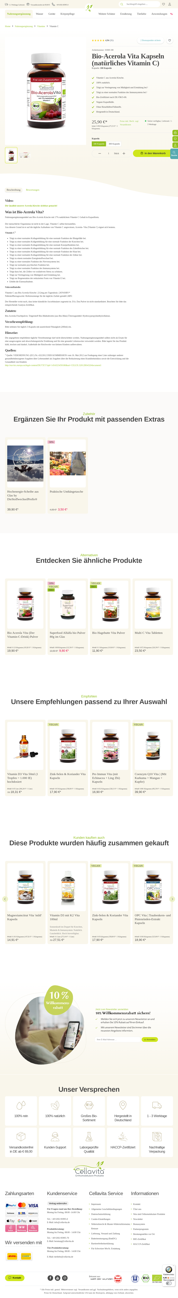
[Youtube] (57, 1278)
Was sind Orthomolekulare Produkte (149, 1214)
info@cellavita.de (62, 1222)
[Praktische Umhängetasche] (68, 463)
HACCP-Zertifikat (141, 1244)
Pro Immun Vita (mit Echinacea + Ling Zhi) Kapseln (106, 777)
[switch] (169, 1283)
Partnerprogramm (141, 1229)
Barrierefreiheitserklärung (102, 1243)
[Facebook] (50, 1278)
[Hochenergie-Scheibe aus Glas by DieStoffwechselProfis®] (25, 463)
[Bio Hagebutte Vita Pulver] (110, 605)
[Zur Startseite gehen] (89, 7)
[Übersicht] (175, 145)
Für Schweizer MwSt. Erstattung (105, 1248)
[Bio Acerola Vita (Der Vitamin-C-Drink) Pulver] (25, 605)
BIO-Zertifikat (139, 1239)
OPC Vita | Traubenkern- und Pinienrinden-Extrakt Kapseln (153, 919)
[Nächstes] (172, 899)
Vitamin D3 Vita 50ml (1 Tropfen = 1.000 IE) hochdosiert (22, 777)
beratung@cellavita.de (64, 1241)
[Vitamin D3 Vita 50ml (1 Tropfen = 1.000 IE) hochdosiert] (25, 746)
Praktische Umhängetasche (66, 491)
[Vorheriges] (5, 899)
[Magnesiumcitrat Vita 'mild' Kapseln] (25, 887)
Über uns (137, 1209)
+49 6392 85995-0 (62, 5)
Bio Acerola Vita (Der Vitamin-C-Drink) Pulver (22, 634)
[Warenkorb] (175, 132)
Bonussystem (139, 1224)
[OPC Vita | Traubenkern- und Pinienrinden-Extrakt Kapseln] (153, 887)
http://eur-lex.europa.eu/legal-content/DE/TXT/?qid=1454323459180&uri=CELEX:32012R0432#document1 (53, 365)
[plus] (124, 153)
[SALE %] (171, 14)
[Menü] (173, 1266)
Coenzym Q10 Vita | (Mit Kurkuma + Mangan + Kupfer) (150, 777)
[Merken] (169, 40)
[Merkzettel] (175, 139)
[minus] (99, 153)
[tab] (13, 190)
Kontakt (136, 1204)
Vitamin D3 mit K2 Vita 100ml (65, 917)
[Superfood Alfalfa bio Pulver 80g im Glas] (68, 605)
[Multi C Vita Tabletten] (153, 605)
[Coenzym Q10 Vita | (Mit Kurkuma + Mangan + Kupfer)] (153, 746)
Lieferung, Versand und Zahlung (105, 1233)
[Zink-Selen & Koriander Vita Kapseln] (68, 746)
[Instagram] (65, 1278)
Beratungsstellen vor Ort (144, 1234)
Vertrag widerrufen (58, 1203)
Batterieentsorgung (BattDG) (104, 1238)
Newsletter (138, 1219)
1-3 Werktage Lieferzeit (16, 5)
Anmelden (151, 1039)
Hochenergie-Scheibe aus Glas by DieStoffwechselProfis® (23, 495)
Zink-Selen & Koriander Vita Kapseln (68, 776)
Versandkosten (83, 1290)
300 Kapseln (114, 144)
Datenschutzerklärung (100, 1214)
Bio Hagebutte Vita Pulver (108, 633)
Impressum (96, 1204)
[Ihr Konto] (169, 4)
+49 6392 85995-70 (60, 1238)
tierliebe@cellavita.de (63, 1257)
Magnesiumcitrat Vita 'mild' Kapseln (24, 917)
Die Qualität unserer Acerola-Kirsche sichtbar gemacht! (31, 206)
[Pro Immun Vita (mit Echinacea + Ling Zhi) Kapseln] (110, 746)
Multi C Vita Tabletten (149, 633)
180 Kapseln (98, 144)
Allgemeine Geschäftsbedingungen (106, 1209)
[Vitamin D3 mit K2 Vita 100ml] (68, 887)
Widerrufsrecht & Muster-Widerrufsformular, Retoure (110, 1226)
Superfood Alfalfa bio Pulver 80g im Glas (67, 634)
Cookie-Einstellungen (100, 1219)
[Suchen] (122, 4)
